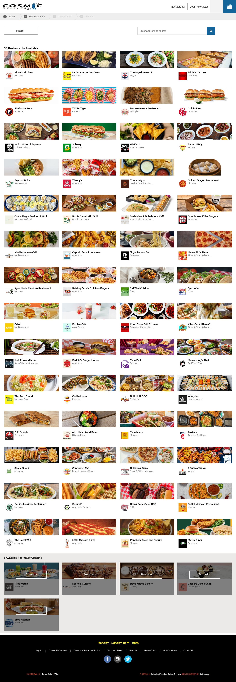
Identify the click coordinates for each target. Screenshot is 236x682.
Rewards (133, 650)
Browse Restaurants (58, 650)
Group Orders (150, 650)
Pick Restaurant (35, 16)
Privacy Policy (47, 674)
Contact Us (189, 650)
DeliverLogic (204, 674)
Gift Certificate (170, 650)
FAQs (56, 674)
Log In (39, 650)
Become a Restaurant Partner (87, 650)
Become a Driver (115, 650)
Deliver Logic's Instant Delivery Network (166, 674)
